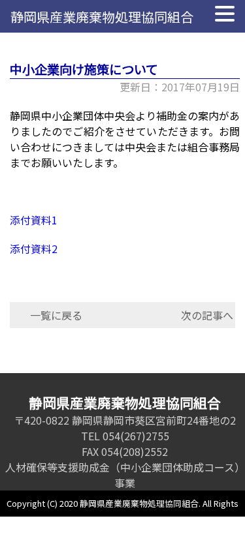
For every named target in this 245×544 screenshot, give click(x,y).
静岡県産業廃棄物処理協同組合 (101, 16)
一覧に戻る (56, 315)
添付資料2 (33, 248)
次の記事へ (207, 315)
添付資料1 (33, 220)
